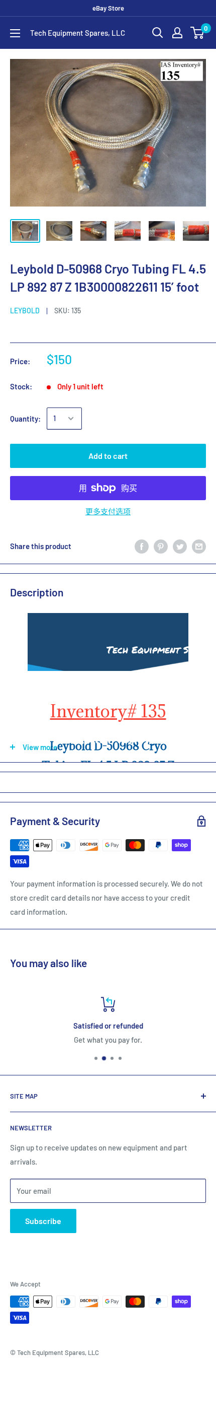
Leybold (25, 310)
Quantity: (25, 418)
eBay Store (108, 8)
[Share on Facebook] (142, 546)
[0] (197, 33)
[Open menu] (15, 33)
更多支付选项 (108, 511)
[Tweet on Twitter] (180, 546)
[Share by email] (199, 546)
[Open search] (157, 32)
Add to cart (108, 455)
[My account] (177, 32)
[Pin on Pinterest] (161, 546)
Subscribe (43, 1221)
